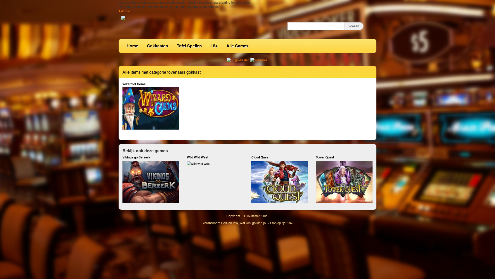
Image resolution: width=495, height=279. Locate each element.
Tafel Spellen (189, 46)
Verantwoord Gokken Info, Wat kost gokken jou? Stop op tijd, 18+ (248, 223)
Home (132, 46)
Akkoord (124, 11)
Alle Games (237, 46)
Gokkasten (157, 46)
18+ (214, 46)
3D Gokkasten (251, 216)
